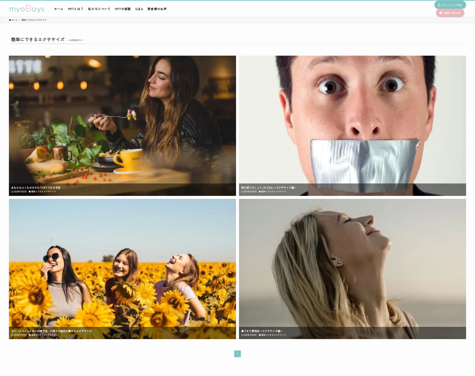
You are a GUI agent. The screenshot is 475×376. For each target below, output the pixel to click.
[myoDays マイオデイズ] (26, 8)
